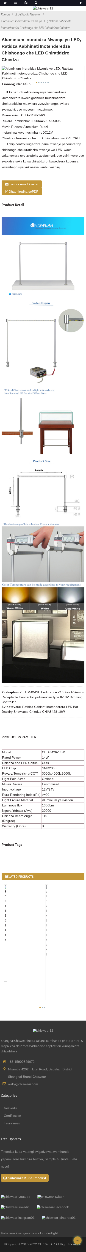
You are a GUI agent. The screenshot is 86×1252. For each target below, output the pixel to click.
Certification (12, 1115)
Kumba (5, 14)
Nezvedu (10, 1108)
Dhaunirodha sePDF (23, 191)
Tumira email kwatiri (23, 184)
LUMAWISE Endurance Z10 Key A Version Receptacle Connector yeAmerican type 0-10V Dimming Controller (43, 697)
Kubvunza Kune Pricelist (27, 1178)
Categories (9, 1095)
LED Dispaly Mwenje (27, 14)
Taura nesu (12, 1123)
